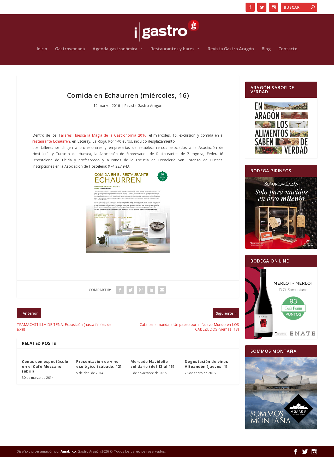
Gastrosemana (70, 49)
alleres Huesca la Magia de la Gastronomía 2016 (103, 135)
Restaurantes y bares (172, 49)
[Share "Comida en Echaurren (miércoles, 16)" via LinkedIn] (151, 290)
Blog (266, 49)
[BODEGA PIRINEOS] (281, 213)
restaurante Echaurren (51, 141)
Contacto (287, 49)
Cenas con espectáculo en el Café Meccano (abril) (45, 366)
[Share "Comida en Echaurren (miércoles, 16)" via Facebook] (120, 290)
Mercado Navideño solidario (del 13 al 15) (152, 364)
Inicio (42, 49)
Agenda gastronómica (115, 49)
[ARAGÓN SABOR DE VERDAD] (281, 128)
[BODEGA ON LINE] (281, 303)
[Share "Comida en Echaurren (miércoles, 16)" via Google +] (141, 290)
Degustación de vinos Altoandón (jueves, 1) (206, 364)
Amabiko (68, 451)
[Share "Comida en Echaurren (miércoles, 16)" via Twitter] (130, 290)
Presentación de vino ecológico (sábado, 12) (98, 364)
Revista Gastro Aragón (231, 49)
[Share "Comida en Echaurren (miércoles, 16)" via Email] (162, 290)
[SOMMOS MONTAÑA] (281, 393)
